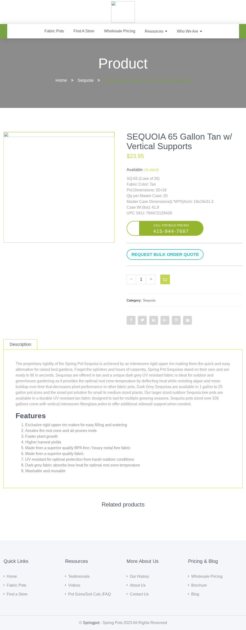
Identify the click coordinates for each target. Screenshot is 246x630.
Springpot (91, 623)
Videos (74, 585)
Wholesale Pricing (119, 31)
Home (61, 80)
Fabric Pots (54, 31)
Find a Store (17, 594)
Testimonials (79, 576)
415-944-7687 (171, 231)
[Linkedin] (153, 320)
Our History (139, 576)
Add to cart (165, 279)
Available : (136, 170)
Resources (154, 31)
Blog (195, 594)
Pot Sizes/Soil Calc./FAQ (89, 594)
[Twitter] (142, 320)
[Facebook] (131, 320)
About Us (138, 585)
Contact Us (139, 594)
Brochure (199, 585)
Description (20, 344)
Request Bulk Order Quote (184, 254)
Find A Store (84, 31)
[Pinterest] (176, 320)
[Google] (164, 320)
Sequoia (85, 80)
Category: (134, 300)
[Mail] (187, 320)
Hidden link (123, 4)
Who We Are (187, 31)
